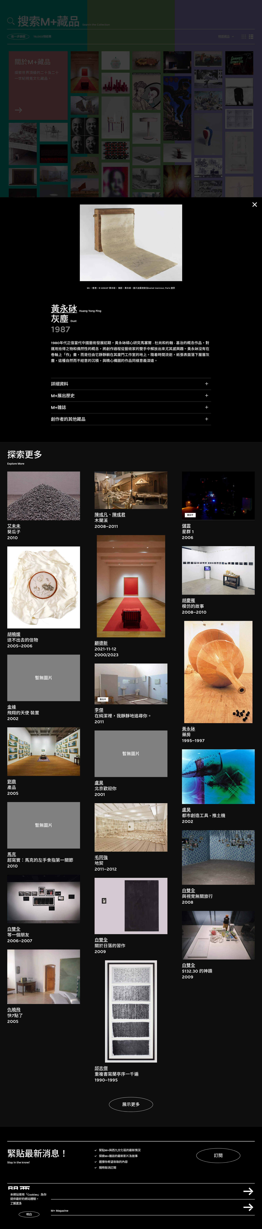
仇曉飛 (13, 1009)
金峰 (11, 707)
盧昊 (99, 782)
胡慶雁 (188, 600)
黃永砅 (64, 309)
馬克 (11, 854)
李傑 (99, 710)
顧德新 (101, 643)
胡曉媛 (13, 634)
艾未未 (13, 526)
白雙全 (13, 929)
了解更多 (16, 1203)
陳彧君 (118, 514)
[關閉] (254, 204)
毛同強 (101, 857)
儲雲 (186, 525)
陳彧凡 (101, 514)
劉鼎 (11, 781)
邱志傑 (101, 1068)
